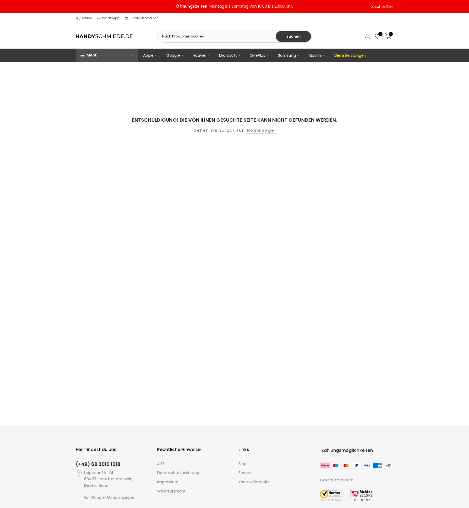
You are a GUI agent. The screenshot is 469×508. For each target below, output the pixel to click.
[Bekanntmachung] (234, 6)
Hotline (86, 18)
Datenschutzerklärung (178, 472)
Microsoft (228, 55)
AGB (161, 463)
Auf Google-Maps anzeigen (109, 497)
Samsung (287, 55)
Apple (148, 55)
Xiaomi (315, 55)
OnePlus (257, 55)
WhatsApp (110, 18)
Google (173, 55)
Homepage (260, 130)
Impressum (168, 482)
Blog (242, 463)
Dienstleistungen (350, 55)
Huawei (199, 55)
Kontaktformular (144, 18)
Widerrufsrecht (171, 491)
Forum (245, 472)
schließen (88, 6)
